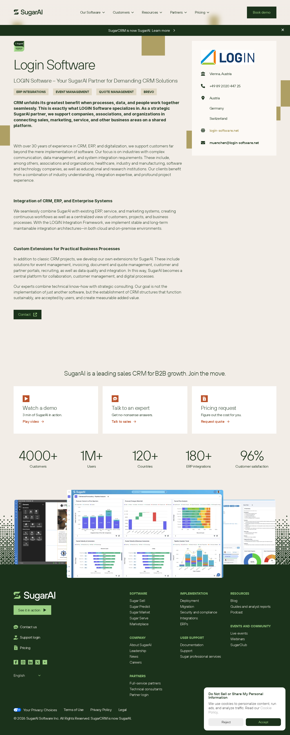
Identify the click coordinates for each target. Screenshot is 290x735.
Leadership (138, 650)
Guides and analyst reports (250, 606)
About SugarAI (141, 644)
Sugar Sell (137, 600)
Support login (30, 637)
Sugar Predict (140, 606)
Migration (187, 606)
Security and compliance (198, 612)
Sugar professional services (200, 656)
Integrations (189, 618)
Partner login (139, 694)
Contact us (28, 627)
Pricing (25, 647)
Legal (122, 709)
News (134, 656)
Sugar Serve (139, 618)
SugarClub (238, 644)
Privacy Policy (101, 709)
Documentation (191, 644)
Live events (238, 633)
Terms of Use (74, 709)
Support (186, 650)
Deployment (189, 600)
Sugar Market (140, 612)
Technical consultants (146, 689)
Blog (233, 600)
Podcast (236, 612)
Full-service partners (145, 683)
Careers (136, 662)
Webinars (237, 639)
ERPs (184, 624)
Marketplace (139, 624)
